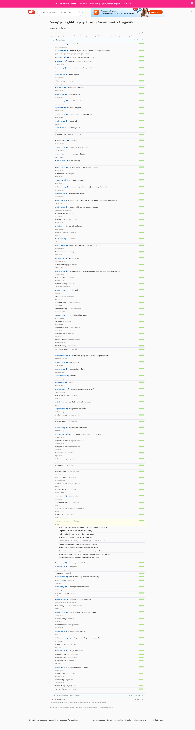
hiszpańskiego (53, 720)
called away (61, 661)
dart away (61, 612)
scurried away (59, 492)
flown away (58, 183)
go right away (67, 47)
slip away (59, 87)
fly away (60, 180)
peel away (61, 369)
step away (61, 258)
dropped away (60, 570)
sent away (61, 514)
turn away (60, 68)
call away (58, 664)
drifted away (59, 203)
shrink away (61, 508)
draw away (61, 521)
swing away (61, 483)
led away (60, 606)
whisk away (59, 352)
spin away (61, 395)
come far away (72, 603)
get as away (85, 54)
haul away (58, 462)
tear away (58, 299)
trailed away (59, 405)
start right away (60, 647)
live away (60, 680)
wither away (61, 389)
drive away (61, 121)
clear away (58, 255)
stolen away (59, 365)
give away (61, 207)
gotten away (59, 54)
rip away (58, 450)
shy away (60, 496)
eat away (60, 226)
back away (61, 147)
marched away (60, 474)
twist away (61, 674)
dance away (62, 654)
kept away (58, 641)
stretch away (62, 309)
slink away (61, 631)
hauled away (62, 459)
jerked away (59, 468)
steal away (61, 362)
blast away (61, 428)
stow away (61, 315)
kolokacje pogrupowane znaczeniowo (67, 695)
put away (60, 563)
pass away (61, 101)
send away (58, 517)
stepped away (60, 261)
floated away (59, 280)
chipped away (59, 274)
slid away (58, 336)
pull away (59, 108)
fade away (61, 114)
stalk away (61, 434)
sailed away (59, 324)
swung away (59, 486)
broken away (59, 190)
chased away (62, 625)
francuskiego (73, 720)
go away (59, 44)
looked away (59, 97)
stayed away (59, 157)
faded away (59, 117)
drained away (59, 293)
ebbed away (59, 670)
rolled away (59, 242)
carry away (58, 137)
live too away (59, 683)
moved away (59, 78)
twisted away (59, 676)
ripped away (62, 447)
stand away (61, 657)
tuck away (61, 167)
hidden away (62, 213)
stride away (61, 346)
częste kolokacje (59, 40)
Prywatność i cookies (115, 720)
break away (61, 187)
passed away (59, 104)
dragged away (62, 502)
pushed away (59, 412)
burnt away (66, 286)
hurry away (61, 246)
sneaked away (60, 480)
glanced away (59, 418)
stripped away (62, 328)
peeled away (59, 372)
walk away (60, 61)
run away (59, 57)
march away (62, 471)
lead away (58, 609)
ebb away (61, 667)
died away (58, 590)
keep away (61, 638)
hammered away (61, 359)
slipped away (59, 91)
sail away (60, 321)
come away (61, 599)
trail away (60, 402)
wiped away (61, 453)
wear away (61, 577)
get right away (75, 54)
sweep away (59, 144)
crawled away (59, 424)
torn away (61, 296)
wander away (62, 340)
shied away (59, 499)
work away (61, 651)
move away (60, 75)
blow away (58, 164)
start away (61, 644)
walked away (59, 64)
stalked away (59, 437)
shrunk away (59, 511)
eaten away (59, 229)
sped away (58, 305)
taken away (60, 81)
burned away (62, 284)
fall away (60, 128)
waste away (61, 376)
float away (61, 277)
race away (61, 686)
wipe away (58, 456)
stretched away (60, 311)
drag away (58, 505)
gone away (58, 47)
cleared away (62, 252)
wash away (58, 177)
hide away (58, 216)
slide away (61, 334)
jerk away (60, 465)
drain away (61, 290)
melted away (59, 197)
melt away (61, 194)
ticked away (59, 386)
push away (61, 409)
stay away (61, 154)
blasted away (59, 431)
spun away (58, 398)
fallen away (59, 131)
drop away (61, 567)
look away (60, 94)
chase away (59, 628)
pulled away (59, 111)
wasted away (59, 379)
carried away (62, 134)
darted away (59, 615)
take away (58, 84)
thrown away (62, 219)
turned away (59, 71)
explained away (63, 441)
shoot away (61, 619)
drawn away (59, 524)
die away (60, 587)
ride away (60, 265)
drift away (61, 200)
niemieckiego (42, 720)
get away (59, 51)
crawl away (61, 421)
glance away (62, 415)
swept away (61, 141)
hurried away (59, 249)
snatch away (59, 596)
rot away (58, 583)
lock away (58, 235)
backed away (59, 150)
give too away (68, 210)
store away (58, 692)
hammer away (62, 356)
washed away (62, 174)
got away (67, 54)
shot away (58, 621)
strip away (58, 330)
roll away (60, 239)
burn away (58, 286)
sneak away (61, 477)
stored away (62, 689)
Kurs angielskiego (98, 720)
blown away (61, 161)
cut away (60, 573)
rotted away (61, 580)
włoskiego (63, 720)
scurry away (61, 489)
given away (59, 210)
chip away (61, 271)
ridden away (59, 268)
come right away (60, 603)
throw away (59, 222)
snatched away (63, 593)
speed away (61, 302)
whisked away (62, 349)
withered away (60, 392)
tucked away (59, 170)
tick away (60, 382)
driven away (59, 124)
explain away (59, 443)
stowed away (59, 318)
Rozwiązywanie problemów (135, 720)
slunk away (58, 634)
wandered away (60, 343)
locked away (62, 232)
